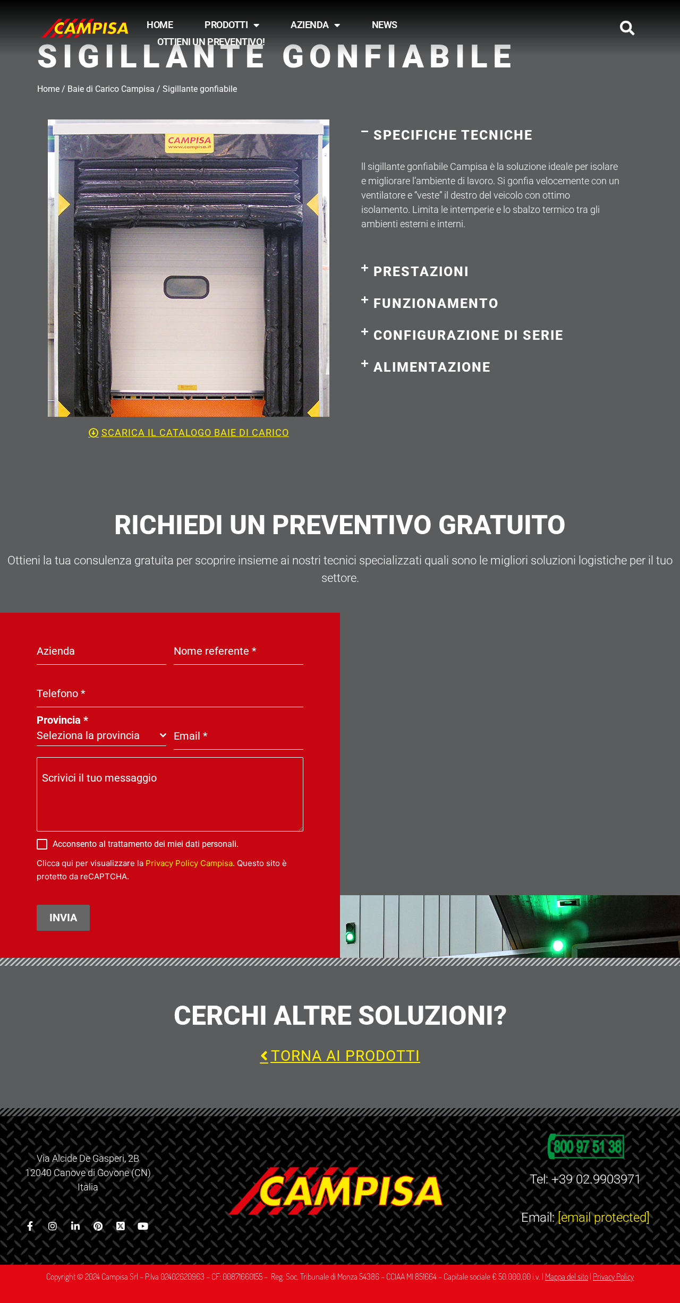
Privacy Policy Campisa (189, 863)
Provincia (62, 720)
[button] (627, 28)
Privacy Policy (613, 1276)
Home (160, 24)
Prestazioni (421, 271)
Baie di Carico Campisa (111, 89)
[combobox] (101, 735)
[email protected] (604, 1217)
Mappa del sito (566, 1276)
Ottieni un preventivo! (211, 41)
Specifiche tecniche (453, 135)
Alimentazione (432, 367)
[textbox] (98, 735)
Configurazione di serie (468, 335)
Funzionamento (436, 303)
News (384, 24)
